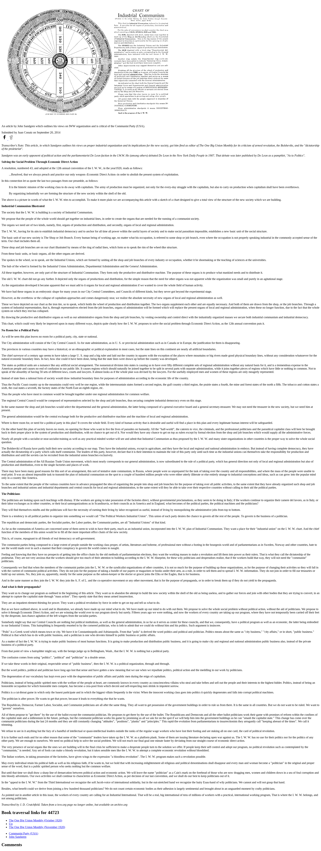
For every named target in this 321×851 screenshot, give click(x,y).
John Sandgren (17, 836)
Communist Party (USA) (23, 833)
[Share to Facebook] (4, 139)
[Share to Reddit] (11, 139)
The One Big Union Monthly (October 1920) (35, 820)
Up (11, 823)
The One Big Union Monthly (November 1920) (37, 827)
